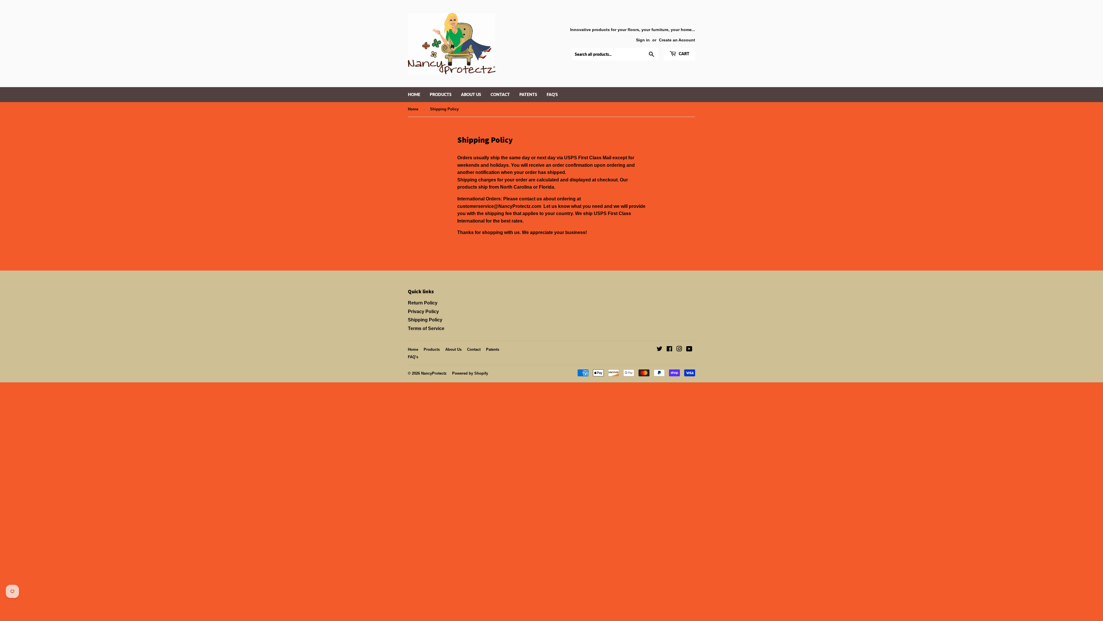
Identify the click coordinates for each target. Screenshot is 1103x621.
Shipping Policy (425, 319)
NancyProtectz (434, 373)
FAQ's (552, 94)
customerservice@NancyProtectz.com (499, 206)
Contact (500, 94)
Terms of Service (426, 328)
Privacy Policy (423, 311)
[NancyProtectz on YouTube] (689, 349)
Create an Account (677, 40)
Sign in (643, 40)
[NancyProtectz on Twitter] (659, 349)
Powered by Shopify (470, 373)
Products (441, 94)
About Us (471, 94)
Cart (683, 53)
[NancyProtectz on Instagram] (679, 349)
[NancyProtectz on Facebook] (669, 349)
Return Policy (422, 302)
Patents (528, 94)
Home (414, 94)
